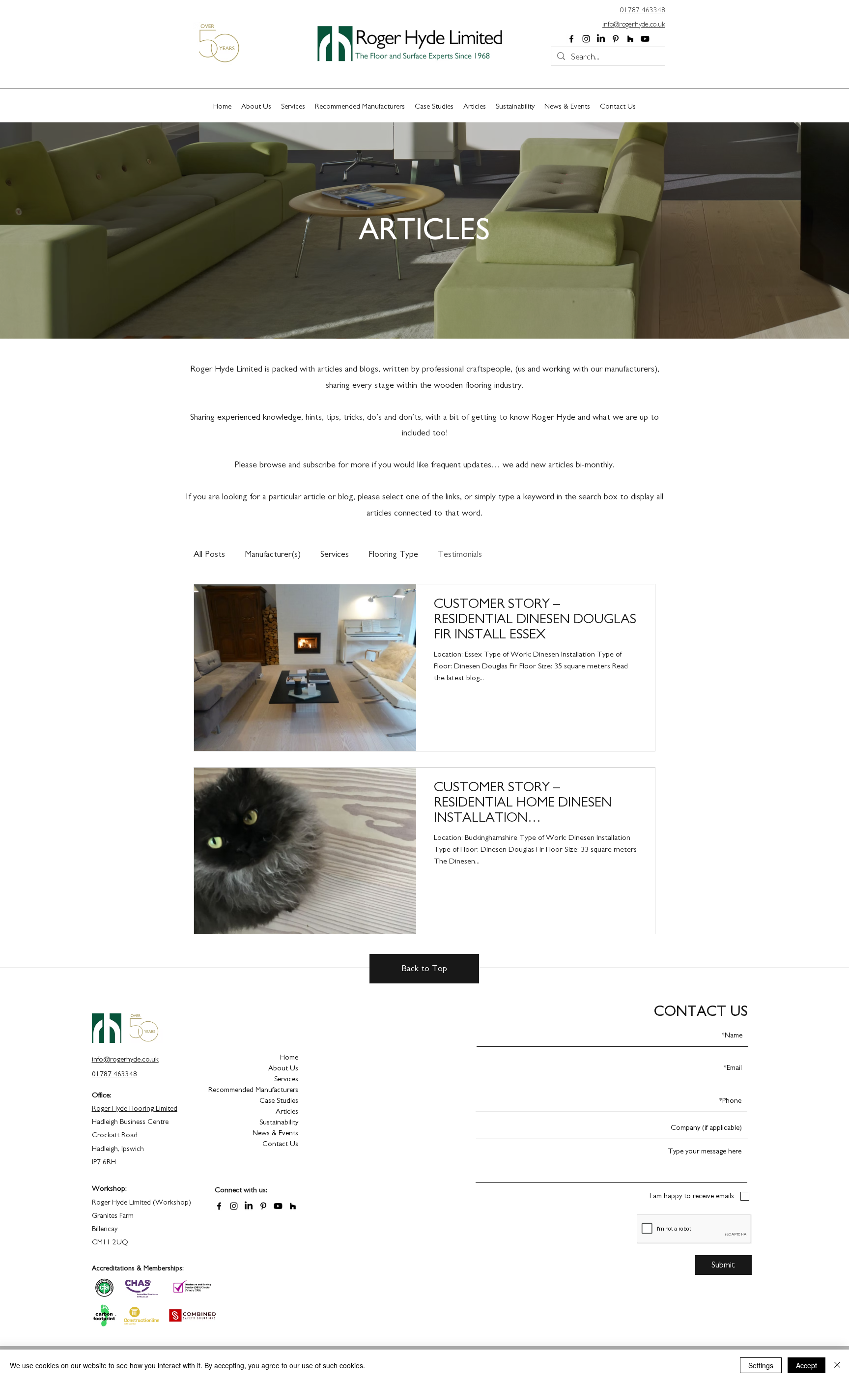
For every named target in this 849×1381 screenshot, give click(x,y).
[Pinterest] (616, 39)
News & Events (275, 1133)
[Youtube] (645, 39)
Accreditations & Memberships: (138, 1268)
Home (289, 1057)
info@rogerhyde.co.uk (633, 24)
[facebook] (571, 39)
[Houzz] (630, 39)
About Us (283, 1068)
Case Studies (278, 1100)
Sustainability (278, 1122)
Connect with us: (241, 1190)
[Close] (837, 1365)
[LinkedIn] (601, 39)
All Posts (209, 554)
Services (334, 554)
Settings (760, 1365)
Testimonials (460, 554)
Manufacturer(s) (273, 554)
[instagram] (586, 39)
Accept (806, 1365)
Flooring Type (393, 554)
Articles (287, 1111)
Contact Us (280, 1144)
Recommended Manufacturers (263, 1089)
